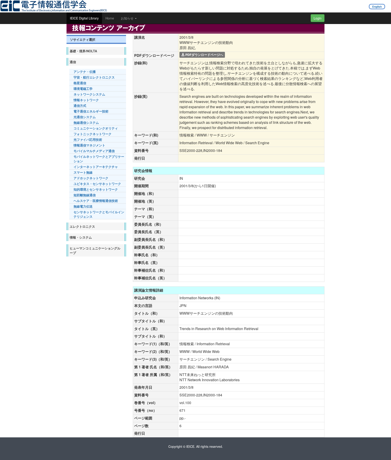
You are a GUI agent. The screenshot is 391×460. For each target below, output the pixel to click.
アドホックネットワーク (91, 178)
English (377, 7)
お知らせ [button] (127, 18)
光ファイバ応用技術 (88, 139)
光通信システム (85, 117)
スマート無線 (83, 172)
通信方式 (80, 105)
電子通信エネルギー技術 (91, 111)
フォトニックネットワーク (93, 134)
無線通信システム (86, 122)
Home (109, 18)
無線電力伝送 (83, 206)
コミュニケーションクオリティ (96, 128)
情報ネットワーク (86, 100)
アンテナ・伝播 (85, 71)
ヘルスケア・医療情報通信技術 (96, 200)
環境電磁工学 (83, 88)
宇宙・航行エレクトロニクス (94, 77)
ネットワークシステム (89, 94)
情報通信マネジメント (89, 145)
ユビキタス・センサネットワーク (97, 183)
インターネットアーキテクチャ (96, 166)
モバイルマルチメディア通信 (94, 151)
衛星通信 (80, 83)
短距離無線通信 (85, 195)
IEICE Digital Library (84, 18)
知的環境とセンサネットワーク (96, 189)
